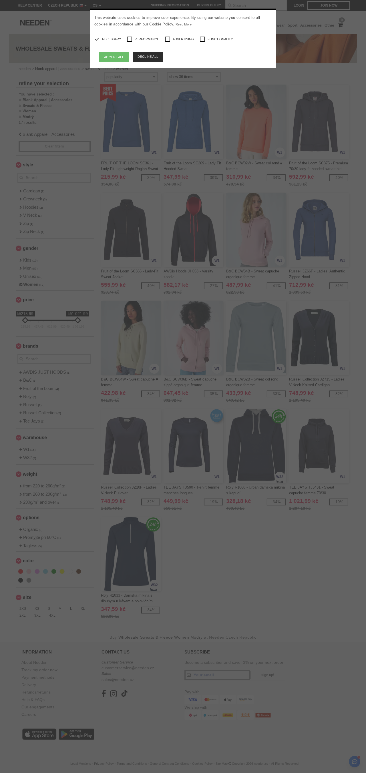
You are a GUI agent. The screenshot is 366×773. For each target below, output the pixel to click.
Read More (184, 24)
